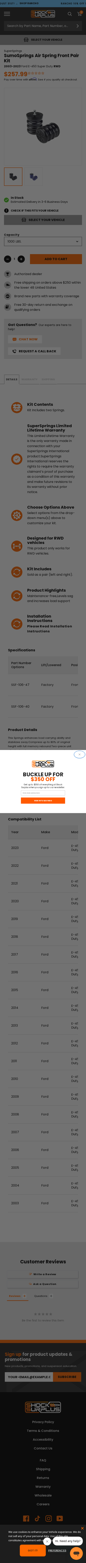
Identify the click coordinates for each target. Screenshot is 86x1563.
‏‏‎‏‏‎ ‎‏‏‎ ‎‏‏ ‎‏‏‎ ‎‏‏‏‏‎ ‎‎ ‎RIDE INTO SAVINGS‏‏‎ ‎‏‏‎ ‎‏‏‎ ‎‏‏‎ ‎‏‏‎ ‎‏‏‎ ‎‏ (43, 800)
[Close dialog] (79, 754)
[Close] (82, 1528)
